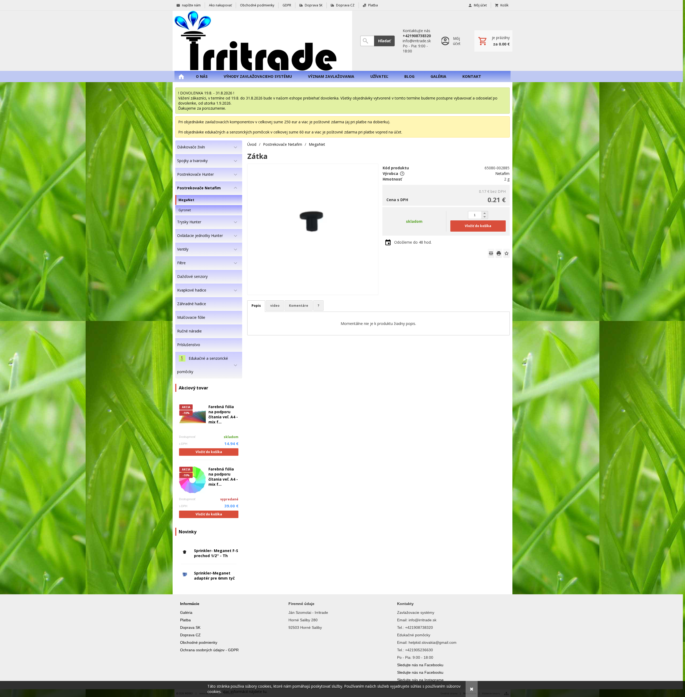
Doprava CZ (190, 635)
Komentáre (298, 305)
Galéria (186, 612)
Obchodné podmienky (198, 642)
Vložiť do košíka (209, 452)
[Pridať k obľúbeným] (506, 253)
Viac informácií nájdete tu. (245, 691)
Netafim (502, 173)
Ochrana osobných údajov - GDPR (209, 650)
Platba (185, 620)
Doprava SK (190, 627)
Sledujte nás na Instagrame (420, 680)
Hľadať (384, 40)
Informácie (189, 604)
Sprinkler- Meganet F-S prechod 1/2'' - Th (216, 553)
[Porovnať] (491, 253)
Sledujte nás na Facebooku (420, 665)
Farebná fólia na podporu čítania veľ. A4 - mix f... (223, 414)
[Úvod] (262, 41)
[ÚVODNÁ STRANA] (181, 76)
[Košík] (493, 41)
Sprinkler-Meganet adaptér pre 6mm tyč (214, 575)
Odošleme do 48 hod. (413, 242)
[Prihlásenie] (452, 41)
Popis (256, 305)
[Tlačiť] (499, 253)
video (275, 305)
